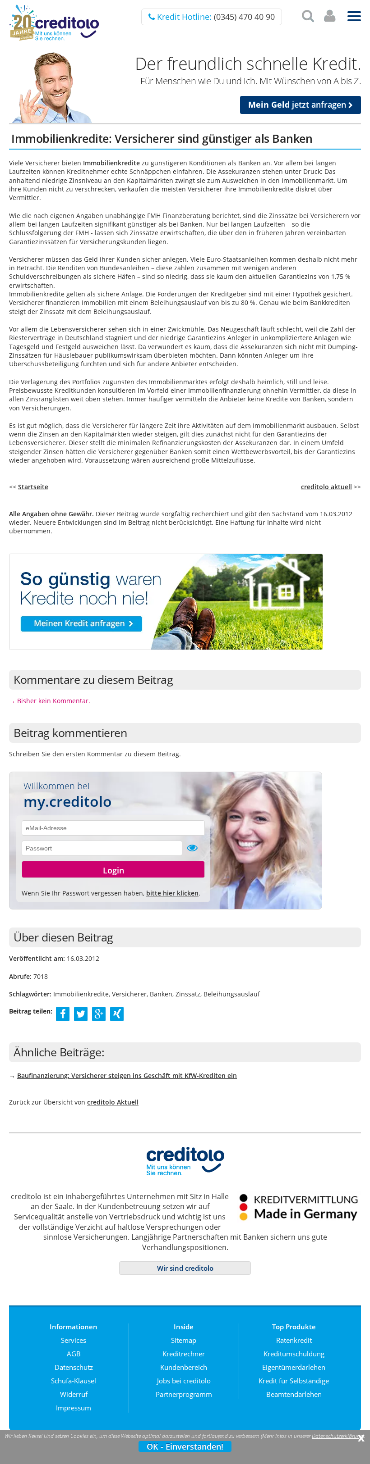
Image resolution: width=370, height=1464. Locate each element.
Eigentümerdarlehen (293, 1367)
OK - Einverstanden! (185, 1446)
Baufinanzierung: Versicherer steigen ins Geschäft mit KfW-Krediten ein (127, 1075)
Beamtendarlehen (294, 1394)
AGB (74, 1353)
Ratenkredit (294, 1340)
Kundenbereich (183, 1367)
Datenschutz (74, 1367)
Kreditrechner (183, 1353)
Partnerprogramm (184, 1394)
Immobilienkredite (111, 163)
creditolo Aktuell (113, 1102)
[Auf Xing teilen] (117, 1013)
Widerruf (74, 1394)
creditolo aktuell (326, 486)
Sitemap (183, 1340)
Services (73, 1340)
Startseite (33, 486)
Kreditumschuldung (294, 1353)
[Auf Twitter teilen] (80, 1013)
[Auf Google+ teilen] (98, 1013)
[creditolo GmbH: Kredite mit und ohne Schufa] (54, 39)
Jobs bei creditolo (184, 1380)
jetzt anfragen (298, 104)
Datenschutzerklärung (337, 1436)
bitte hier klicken (172, 893)
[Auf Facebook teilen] (63, 1013)
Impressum (73, 1407)
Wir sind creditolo (185, 1268)
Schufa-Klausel (73, 1380)
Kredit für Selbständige (294, 1380)
